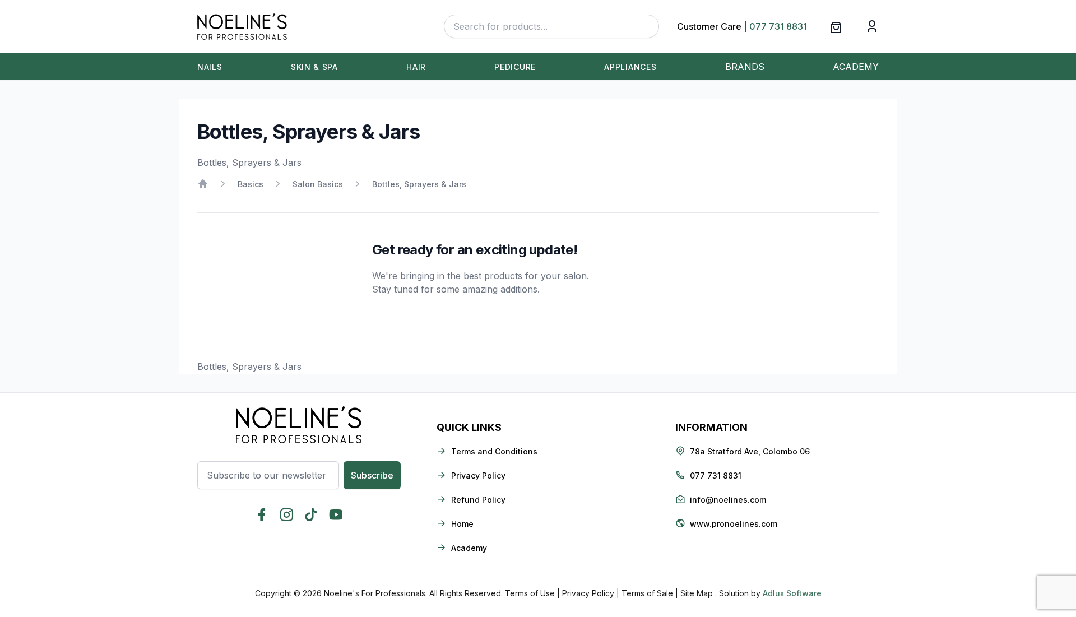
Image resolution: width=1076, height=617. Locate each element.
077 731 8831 (778, 26)
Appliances (630, 67)
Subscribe (372, 475)
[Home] (202, 183)
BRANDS (744, 66)
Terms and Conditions (494, 451)
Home (462, 523)
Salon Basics (318, 184)
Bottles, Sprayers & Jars (419, 184)
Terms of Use (530, 593)
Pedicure (515, 67)
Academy (469, 548)
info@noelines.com (728, 499)
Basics (250, 184)
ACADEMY (856, 66)
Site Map (696, 593)
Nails (209, 67)
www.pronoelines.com (733, 523)
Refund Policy (478, 499)
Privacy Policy (478, 475)
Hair (416, 67)
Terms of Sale (647, 593)
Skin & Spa (314, 67)
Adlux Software (792, 593)
